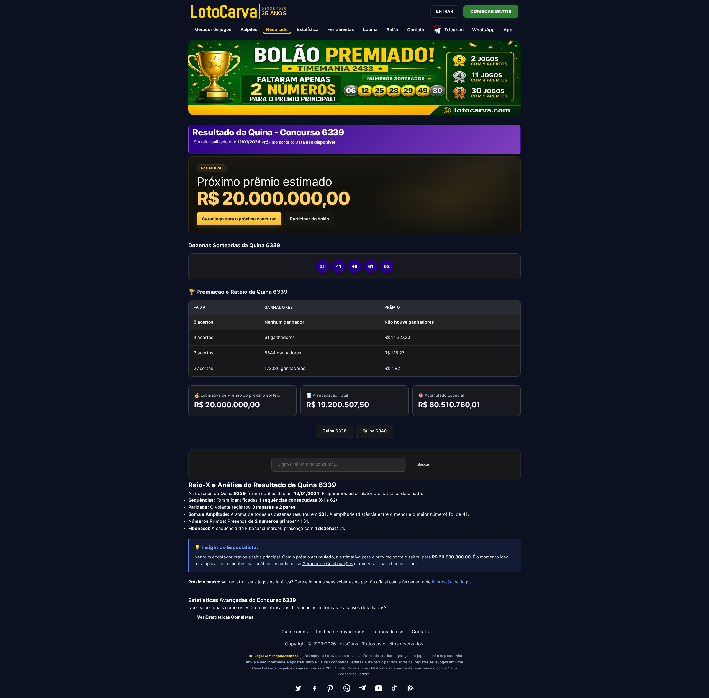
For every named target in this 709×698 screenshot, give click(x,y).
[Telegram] (362, 688)
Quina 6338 (334, 431)
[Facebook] (314, 688)
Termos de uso (388, 631)
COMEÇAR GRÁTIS (491, 11)
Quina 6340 (375, 431)
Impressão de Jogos (452, 581)
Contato (420, 631)
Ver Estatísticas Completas (225, 617)
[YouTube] (378, 688)
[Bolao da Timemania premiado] (354, 77)
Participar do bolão (309, 218)
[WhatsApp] (346, 688)
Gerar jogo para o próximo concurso (239, 218)
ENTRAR (444, 11)
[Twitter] (298, 688)
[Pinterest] (330, 688)
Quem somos (294, 631)
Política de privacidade (340, 631)
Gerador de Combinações (327, 563)
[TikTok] (394, 688)
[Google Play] (410, 688)
